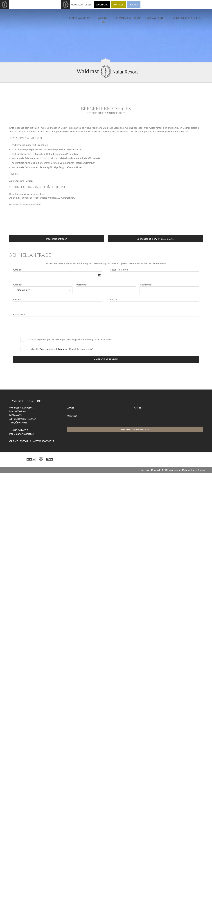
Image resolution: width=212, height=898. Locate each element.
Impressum (174, 469)
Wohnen (103, 17)
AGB (164, 469)
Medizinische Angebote (188, 17)
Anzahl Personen (119, 269)
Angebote (104, 4)
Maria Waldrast (80, 17)
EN (93, 4)
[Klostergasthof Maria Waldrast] (4, 7)
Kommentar (19, 314)
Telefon (113, 299)
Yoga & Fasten (156, 17)
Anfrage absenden (106, 359)
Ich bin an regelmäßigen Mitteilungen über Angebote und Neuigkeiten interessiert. (69, 339)
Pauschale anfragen (56, 238)
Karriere (145, 469)
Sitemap (202, 469)
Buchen (136, 4)
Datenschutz (189, 469)
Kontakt (155, 469)
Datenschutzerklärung (51, 348)
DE (88, 4)
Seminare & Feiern (128, 17)
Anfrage (121, 4)
